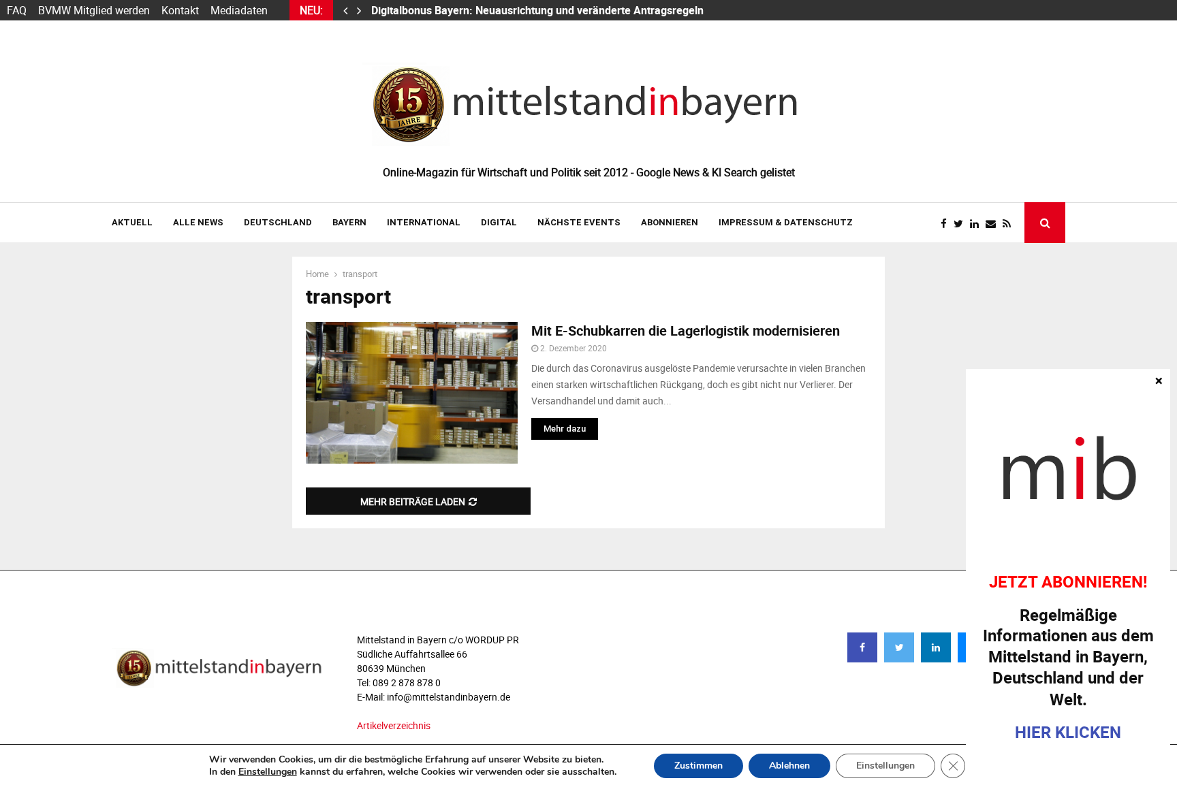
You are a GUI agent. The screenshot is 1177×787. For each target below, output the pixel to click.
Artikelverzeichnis (393, 725)
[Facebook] (947, 223)
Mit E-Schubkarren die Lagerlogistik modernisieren (685, 330)
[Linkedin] (978, 223)
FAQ (17, 10)
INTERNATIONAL (423, 222)
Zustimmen (698, 765)
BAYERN (349, 222)
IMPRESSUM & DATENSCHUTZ (786, 222)
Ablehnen (789, 765)
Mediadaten (239, 10)
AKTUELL (132, 222)
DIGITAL (499, 222)
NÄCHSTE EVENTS (579, 222)
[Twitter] (962, 223)
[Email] (994, 223)
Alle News (198, 222)
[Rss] (1010, 223)
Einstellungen (267, 772)
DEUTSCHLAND (278, 222)
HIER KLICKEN (1068, 732)
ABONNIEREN (669, 222)
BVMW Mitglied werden (94, 10)
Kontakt (180, 10)
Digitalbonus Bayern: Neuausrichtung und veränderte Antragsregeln (538, 10)
